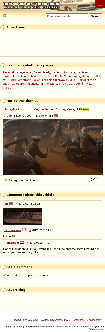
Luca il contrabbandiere (28, 76)
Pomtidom (11, 242)
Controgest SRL (62, 319)
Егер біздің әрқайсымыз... (60, 80)
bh (6, 203)
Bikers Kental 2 (56, 76)
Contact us (79, 319)
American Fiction (29, 80)
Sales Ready (42, 72)
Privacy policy (94, 319)
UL (28, 109)
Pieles (7, 72)
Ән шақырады (22, 72)
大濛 (82, 80)
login (21, 275)
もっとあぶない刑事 (71, 83)
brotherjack (12, 230)
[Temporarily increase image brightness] (93, 179)
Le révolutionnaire (63, 72)
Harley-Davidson (15, 109)
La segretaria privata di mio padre (34, 83)
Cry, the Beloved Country (49, 109)
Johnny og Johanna (80, 76)
